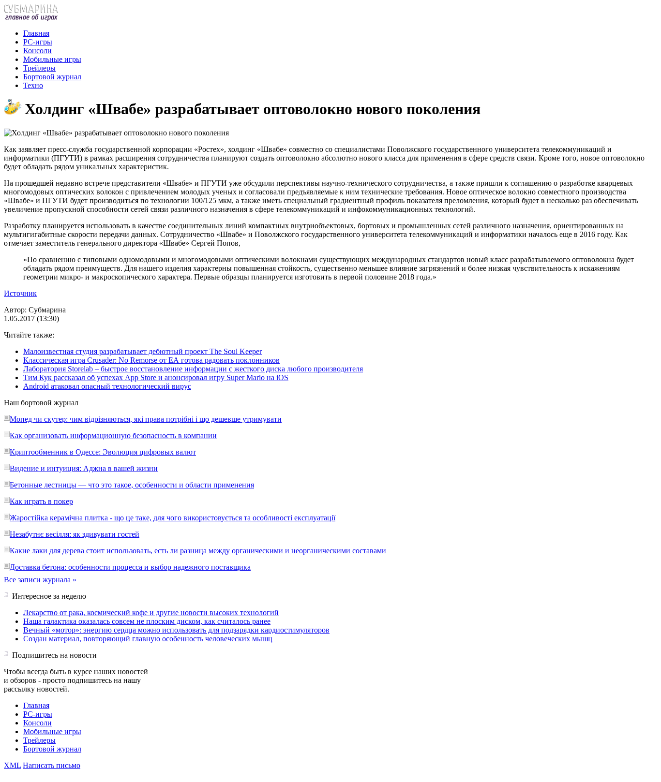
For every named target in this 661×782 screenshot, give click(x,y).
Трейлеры (39, 68)
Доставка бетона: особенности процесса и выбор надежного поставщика (130, 567)
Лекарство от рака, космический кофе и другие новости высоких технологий (151, 612)
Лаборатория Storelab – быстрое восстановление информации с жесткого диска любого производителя (193, 369)
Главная (36, 33)
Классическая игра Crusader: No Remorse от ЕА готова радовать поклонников (151, 360)
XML (12, 765)
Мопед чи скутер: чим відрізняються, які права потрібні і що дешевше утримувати (146, 419)
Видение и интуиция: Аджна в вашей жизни (84, 468)
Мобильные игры (52, 59)
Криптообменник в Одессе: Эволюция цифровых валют (103, 452)
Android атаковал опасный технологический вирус (107, 386)
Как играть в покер (41, 501)
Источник (20, 293)
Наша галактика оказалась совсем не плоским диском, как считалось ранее (146, 621)
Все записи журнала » (40, 579)
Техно (33, 85)
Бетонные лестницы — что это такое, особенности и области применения (132, 485)
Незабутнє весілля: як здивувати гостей (74, 534)
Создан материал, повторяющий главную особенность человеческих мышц (147, 638)
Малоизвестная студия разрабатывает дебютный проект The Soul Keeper (142, 351)
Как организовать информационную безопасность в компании (113, 435)
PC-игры (37, 42)
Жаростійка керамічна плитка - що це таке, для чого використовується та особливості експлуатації (172, 518)
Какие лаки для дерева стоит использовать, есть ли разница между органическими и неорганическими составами (198, 550)
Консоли (37, 50)
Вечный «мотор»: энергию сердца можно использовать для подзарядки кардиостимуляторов (176, 630)
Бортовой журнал (52, 77)
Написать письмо (51, 765)
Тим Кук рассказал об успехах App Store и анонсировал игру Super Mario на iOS (155, 377)
